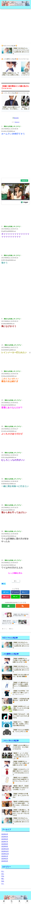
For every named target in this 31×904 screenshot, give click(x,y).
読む (2, 874)
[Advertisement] (15, 25)
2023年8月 (4, 844)
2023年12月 (5, 854)
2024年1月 (4, 856)
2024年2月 (4, 858)
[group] (10, 69)
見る (4, 583)
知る (2, 881)
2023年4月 (4, 834)
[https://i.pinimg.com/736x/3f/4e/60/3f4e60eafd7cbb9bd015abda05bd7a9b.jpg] (16, 118)
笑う (2, 871)
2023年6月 (4, 839)
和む (2, 878)
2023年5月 (4, 836)
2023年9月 (4, 846)
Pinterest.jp (17, 122)
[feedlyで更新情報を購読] (8, 606)
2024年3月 (4, 861)
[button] (26, 70)
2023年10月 (5, 849)
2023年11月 (5, 851)
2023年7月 (4, 841)
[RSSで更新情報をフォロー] (22, 606)
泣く (2, 883)
